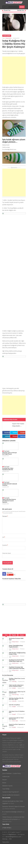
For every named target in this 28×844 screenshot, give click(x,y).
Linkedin (7, 436)
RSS (10, 839)
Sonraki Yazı (20, 10)
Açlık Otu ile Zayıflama (14, 704)
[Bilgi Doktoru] (14, 3)
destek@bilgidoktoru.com (13, 837)
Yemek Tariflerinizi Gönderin (10, 795)
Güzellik (14, 727)
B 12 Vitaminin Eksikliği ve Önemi (12, 812)
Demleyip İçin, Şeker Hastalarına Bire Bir (7, 469)
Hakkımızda (5, 776)
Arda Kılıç (14, 681)
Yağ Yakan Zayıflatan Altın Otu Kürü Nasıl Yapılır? (16, 699)
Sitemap (4, 839)
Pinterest (15, 436)
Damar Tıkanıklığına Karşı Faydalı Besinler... (16, 646)
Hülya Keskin (9, 38)
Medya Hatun (15, 641)
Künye (4, 782)
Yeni (6, 635)
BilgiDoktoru (12, 834)
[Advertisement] (14, 70)
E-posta (5, 545)
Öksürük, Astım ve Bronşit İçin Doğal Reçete (9, 453)
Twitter (15, 432)
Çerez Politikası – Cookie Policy (11, 773)
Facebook (7, 432)
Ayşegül (14, 688)
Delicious (22, 436)
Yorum (5, 516)
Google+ (22, 432)
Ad (3, 537)
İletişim (4, 779)
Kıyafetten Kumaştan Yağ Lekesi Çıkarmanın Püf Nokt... (17, 667)
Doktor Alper (15, 720)
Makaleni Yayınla (7, 786)
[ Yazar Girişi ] (6, 828)
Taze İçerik (6, 35)
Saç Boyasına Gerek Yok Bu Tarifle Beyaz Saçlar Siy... (16, 660)
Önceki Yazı (7, 10)
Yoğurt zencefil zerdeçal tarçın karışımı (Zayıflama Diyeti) (16, 686)
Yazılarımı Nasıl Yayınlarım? (10, 792)
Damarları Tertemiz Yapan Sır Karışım (13, 806)
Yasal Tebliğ (5, 789)
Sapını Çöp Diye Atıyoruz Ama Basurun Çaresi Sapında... (9, 501)
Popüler (14, 635)
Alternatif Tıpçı (15, 694)
